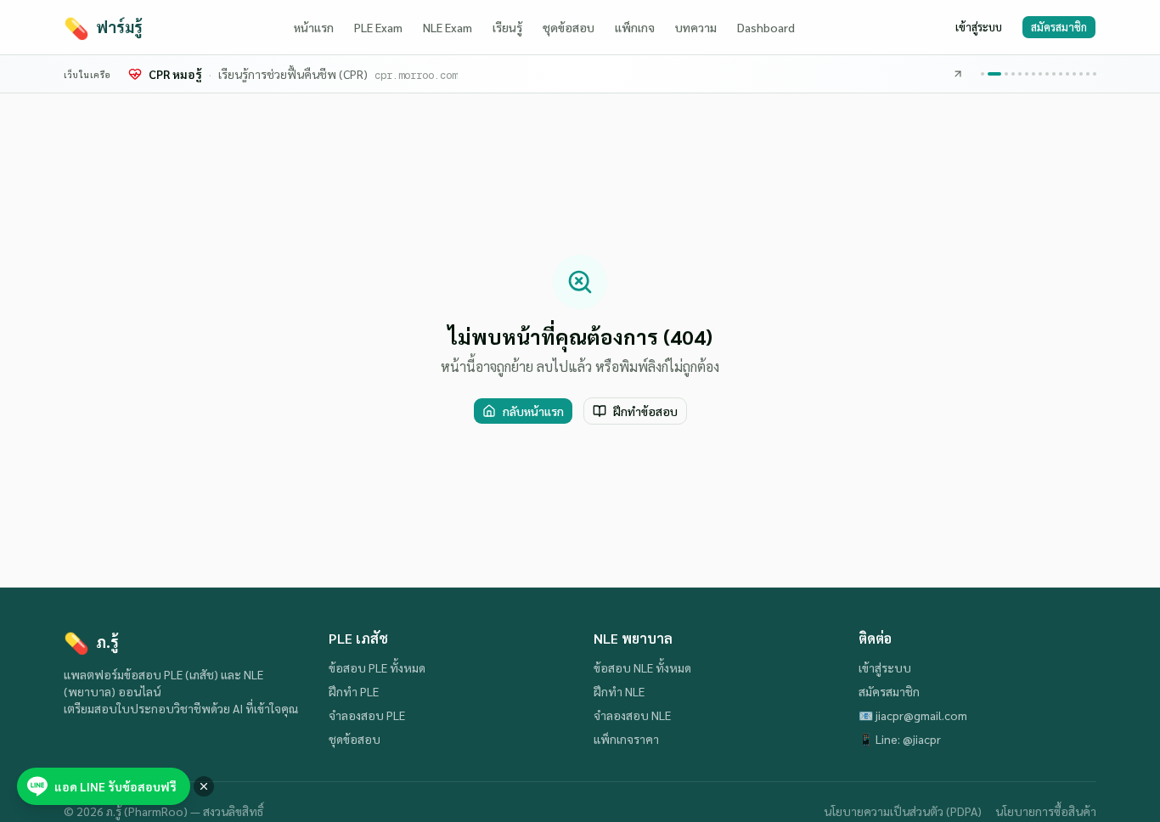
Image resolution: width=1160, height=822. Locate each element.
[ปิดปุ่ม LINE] (204, 786)
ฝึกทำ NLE (619, 691)
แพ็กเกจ (635, 27)
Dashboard (766, 27)
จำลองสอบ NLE (632, 715)
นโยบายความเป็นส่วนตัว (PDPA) (903, 811)
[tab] (982, 74)
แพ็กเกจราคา (626, 738)
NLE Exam (447, 27)
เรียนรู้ (507, 27)
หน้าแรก (314, 27)
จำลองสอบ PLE (367, 715)
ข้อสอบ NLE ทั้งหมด (642, 667)
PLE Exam (378, 27)
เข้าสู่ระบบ (978, 27)
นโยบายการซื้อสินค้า (1045, 811)
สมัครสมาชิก (1059, 27)
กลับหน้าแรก (533, 411)
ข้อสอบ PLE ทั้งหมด (377, 667)
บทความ (696, 27)
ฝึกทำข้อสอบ (645, 411)
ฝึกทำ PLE (354, 691)
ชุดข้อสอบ (568, 27)
